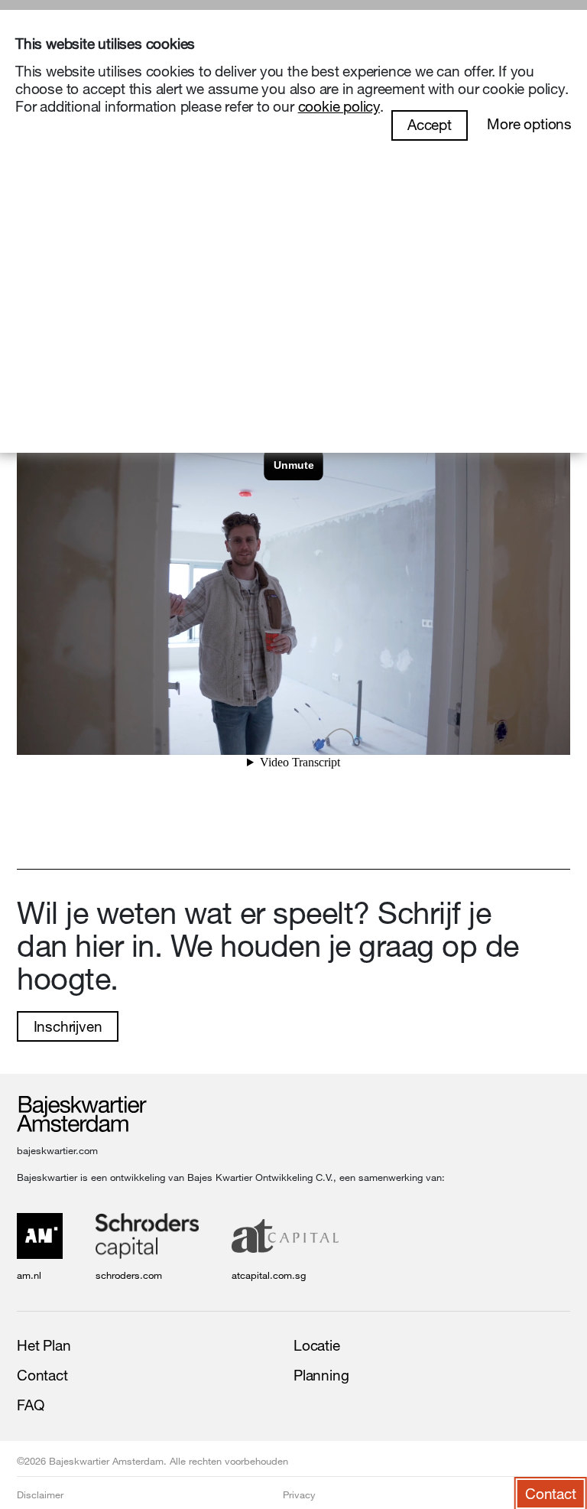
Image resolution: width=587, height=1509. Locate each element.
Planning (321, 1375)
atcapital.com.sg (269, 1275)
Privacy (299, 1494)
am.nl (29, 1275)
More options (529, 123)
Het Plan (43, 1345)
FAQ (30, 1405)
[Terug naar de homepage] (82, 1115)
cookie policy (339, 106)
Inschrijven (68, 1026)
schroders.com (129, 1275)
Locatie (317, 1345)
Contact (42, 1375)
